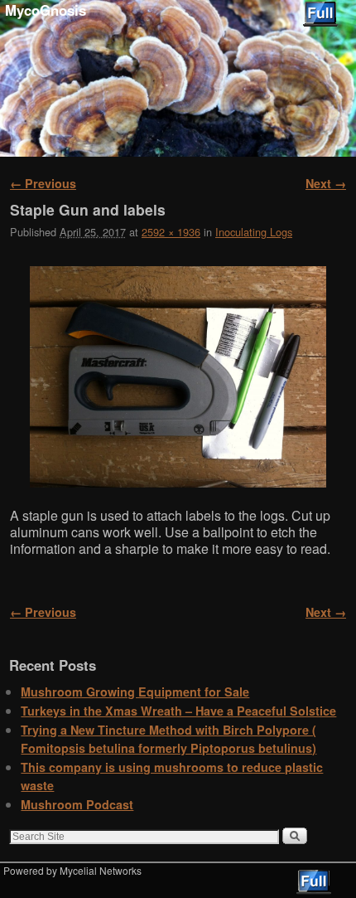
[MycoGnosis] (178, 78)
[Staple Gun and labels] (178, 377)
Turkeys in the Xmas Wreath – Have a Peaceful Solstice (178, 710)
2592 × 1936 (171, 232)
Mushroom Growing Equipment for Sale (135, 691)
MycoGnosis (45, 10)
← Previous (43, 183)
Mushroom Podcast (77, 804)
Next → (325, 183)
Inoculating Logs (253, 232)
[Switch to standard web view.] (320, 14)
